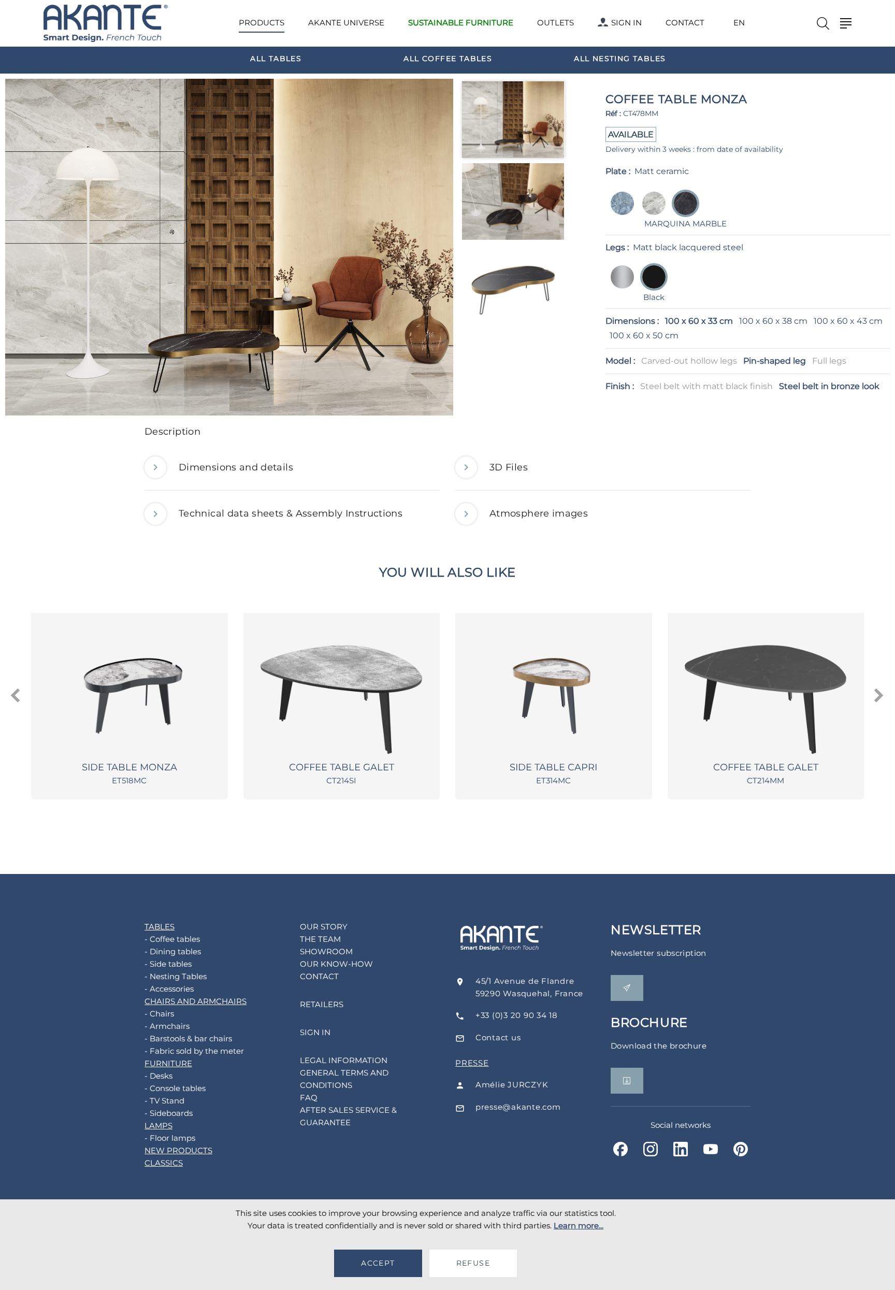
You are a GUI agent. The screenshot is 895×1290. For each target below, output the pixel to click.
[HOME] (106, 23)
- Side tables (168, 964)
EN (739, 22)
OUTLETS (555, 22)
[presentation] (16, 696)
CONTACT (685, 22)
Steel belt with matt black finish (706, 386)
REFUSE (473, 1263)
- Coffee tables (172, 939)
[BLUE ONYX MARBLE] (619, 211)
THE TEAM (320, 939)
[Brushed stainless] (619, 284)
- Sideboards (169, 1113)
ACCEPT (378, 1263)
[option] (276, 58)
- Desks (158, 1076)
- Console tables (175, 1088)
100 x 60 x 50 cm (644, 335)
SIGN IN (626, 22)
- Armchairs (167, 1026)
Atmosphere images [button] (538, 513)
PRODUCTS (261, 22)
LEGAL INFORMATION (343, 1060)
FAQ (308, 1097)
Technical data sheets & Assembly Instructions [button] (290, 513)
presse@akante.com (518, 1107)
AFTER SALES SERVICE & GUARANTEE (348, 1116)
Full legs (829, 361)
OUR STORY (324, 926)
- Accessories (169, 989)
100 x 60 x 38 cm (773, 321)
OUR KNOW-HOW (336, 964)
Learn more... (578, 1225)
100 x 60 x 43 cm (848, 321)
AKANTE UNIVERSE (346, 22)
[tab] (447, 434)
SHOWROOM (326, 951)
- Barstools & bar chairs (188, 1038)
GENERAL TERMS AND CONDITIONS (344, 1079)
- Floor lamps (170, 1138)
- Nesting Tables (176, 976)
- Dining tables (173, 951)
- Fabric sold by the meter (194, 1051)
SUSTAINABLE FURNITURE (460, 22)
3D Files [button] (508, 467)
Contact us (498, 1037)
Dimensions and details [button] (236, 467)
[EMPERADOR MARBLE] (651, 211)
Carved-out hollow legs (689, 361)
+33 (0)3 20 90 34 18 (516, 1015)
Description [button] (172, 431)
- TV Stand (164, 1101)
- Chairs (159, 1014)
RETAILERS (321, 1004)
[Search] (823, 23)
